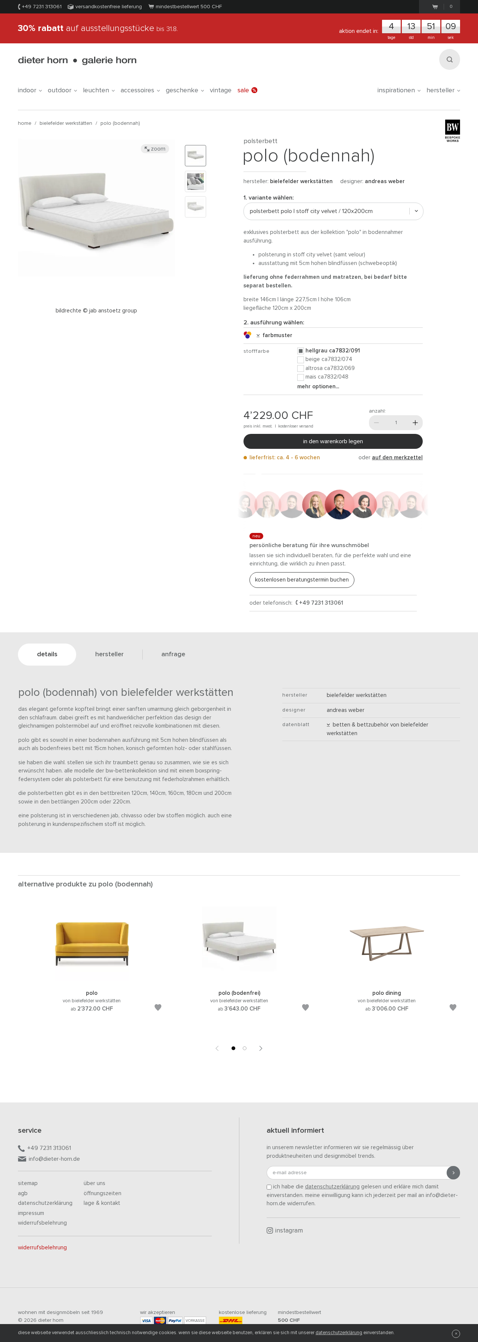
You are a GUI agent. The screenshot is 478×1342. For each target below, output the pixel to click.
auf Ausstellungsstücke (98, 28)
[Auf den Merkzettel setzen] (158, 1009)
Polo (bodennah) (120, 123)
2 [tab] (244, 1048)
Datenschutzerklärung (45, 1203)
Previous (217, 1048)
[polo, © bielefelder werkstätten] (92, 979)
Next (261, 1048)
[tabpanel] (91, 968)
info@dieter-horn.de (54, 1159)
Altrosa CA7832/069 (330, 368)
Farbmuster (276, 335)
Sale (243, 90)
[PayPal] (175, 1320)
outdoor (59, 90)
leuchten (96, 90)
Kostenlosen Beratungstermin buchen (302, 580)
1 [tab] (233, 1048)
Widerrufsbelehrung (42, 1223)
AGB (23, 1193)
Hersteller (440, 90)
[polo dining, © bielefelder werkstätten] (387, 979)
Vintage (221, 90)
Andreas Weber (385, 181)
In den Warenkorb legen (333, 441)
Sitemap (28, 1183)
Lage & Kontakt (102, 1203)
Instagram (289, 1231)
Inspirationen (396, 90)
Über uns (94, 1183)
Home (24, 123)
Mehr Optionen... (318, 386)
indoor (27, 90)
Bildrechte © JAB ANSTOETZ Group (96, 311)
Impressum (31, 1213)
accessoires (137, 90)
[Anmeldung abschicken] (453, 1172)
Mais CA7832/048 (326, 377)
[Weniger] (376, 422)
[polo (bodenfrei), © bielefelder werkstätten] (239, 979)
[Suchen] (449, 59)
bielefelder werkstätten (66, 123)
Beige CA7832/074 (328, 359)
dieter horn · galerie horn (77, 60)
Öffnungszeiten (102, 1193)
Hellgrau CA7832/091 (332, 351)
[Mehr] (415, 422)
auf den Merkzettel (397, 457)
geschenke (182, 90)
